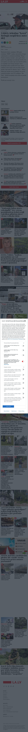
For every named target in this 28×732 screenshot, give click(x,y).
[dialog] (14, 366)
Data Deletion (6, 411)
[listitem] (14, 343)
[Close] (25, 321)
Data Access (14, 411)
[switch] (23, 345)
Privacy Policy (21, 411)
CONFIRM (8, 406)
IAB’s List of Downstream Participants (15, 339)
